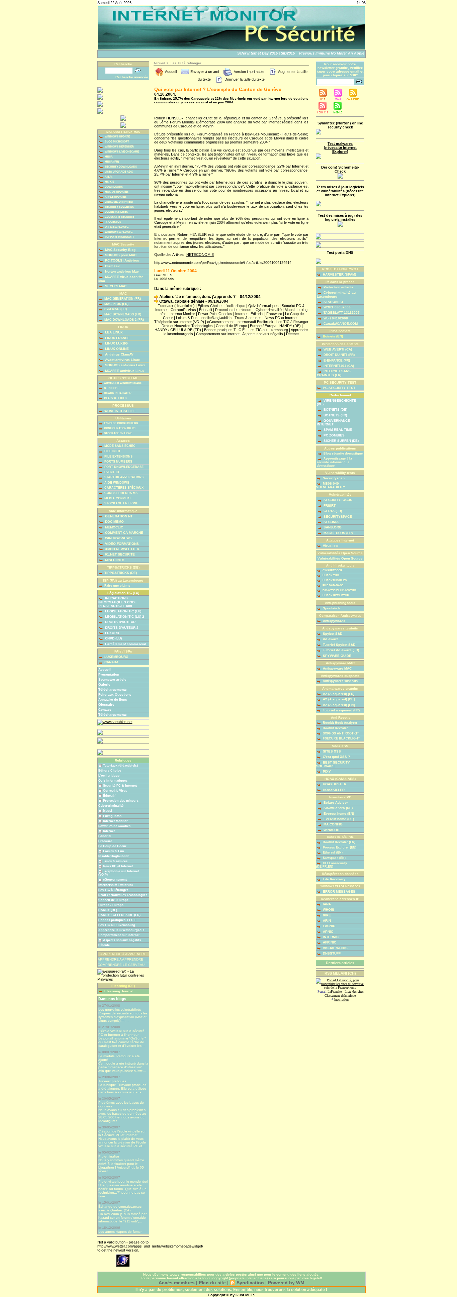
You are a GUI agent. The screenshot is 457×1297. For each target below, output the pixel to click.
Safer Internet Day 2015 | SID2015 (259, 53)
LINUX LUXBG (116, 343)
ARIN (326, 920)
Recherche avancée (131, 77)
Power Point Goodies (114, 826)
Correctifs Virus (115, 790)
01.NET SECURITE (119, 554)
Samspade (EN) (334, 858)
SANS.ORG (332, 527)
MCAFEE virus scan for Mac (120, 278)
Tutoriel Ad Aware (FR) (340, 650)
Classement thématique (340, 995)
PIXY (326, 771)
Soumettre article (112, 679)
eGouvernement (115, 879)
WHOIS (328, 909)
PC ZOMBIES (334, 435)
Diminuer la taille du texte (244, 79)
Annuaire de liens (112, 699)
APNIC (327, 931)
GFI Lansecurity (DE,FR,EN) (331, 865)
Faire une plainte (116, 585)
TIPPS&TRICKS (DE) (120, 573)
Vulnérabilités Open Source (340, 558)
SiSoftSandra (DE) (338, 808)
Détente (104, 945)
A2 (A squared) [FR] (338, 694)
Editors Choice (109, 770)
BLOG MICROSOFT (116, 141)
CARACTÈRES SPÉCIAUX (123, 487)
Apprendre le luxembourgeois (121, 930)
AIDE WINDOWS (116, 482)
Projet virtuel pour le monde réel (123, 1181)
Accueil (104, 669)
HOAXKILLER (333, 790)
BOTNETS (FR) (335, 415)
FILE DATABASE (332, 585)
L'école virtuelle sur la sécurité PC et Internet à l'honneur (121, 1032)
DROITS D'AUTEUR (119, 622)
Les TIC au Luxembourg (116, 925)
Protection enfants (338, 287)
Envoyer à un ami (204, 72)
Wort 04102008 (335, 318)
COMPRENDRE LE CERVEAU (121, 965)
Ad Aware (330, 639)
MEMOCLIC (113, 527)
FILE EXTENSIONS (117, 456)
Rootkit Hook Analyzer (339, 722)
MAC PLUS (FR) (115, 304)
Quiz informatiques (112, 780)
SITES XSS (331, 751)
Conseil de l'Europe (113, 900)
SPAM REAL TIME (337, 429)
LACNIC (328, 926)
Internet (109, 831)
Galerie (104, 684)
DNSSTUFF (331, 953)
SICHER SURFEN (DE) (341, 440)
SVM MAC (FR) (115, 309)
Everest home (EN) (338, 813)
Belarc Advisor (335, 802)
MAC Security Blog (119, 250)
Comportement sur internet (119, 935)
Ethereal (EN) (332, 852)
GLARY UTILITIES (114, 398)
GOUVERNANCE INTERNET (333, 422)
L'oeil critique (108, 775)
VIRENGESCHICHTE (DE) (336, 402)
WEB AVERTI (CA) (337, 349)
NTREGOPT (111, 388)
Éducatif (109, 795)
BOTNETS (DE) (335, 409)
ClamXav (112, 266)
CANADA (110, 662)
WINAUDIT (331, 830)
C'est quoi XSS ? (336, 757)
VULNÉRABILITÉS (116, 211)
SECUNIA (331, 522)
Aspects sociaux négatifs (122, 940)
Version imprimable (248, 72)
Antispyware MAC (337, 668)
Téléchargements (112, 689)
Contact (104, 709)
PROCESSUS (112, 221)
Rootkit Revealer (335, 728)
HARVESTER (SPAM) (339, 274)
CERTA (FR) (332, 511)
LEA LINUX (113, 332)
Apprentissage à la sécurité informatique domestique (334, 462)
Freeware (105, 841)
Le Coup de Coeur (112, 846)
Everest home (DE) (338, 819)
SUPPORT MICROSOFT (119, 236)
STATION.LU (333, 302)
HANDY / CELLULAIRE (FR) (119, 915)
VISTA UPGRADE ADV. (118, 171)
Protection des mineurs (121, 800)
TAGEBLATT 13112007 (341, 312)
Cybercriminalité (110, 805)
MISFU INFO (114, 560)
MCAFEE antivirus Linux (124, 371)
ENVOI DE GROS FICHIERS (120, 423)
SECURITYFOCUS (337, 500)
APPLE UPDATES (115, 196)
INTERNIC (330, 937)
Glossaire (106, 704)
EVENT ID (111, 472)
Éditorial (104, 836)
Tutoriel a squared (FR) (341, 710)
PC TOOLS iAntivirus (121, 260)
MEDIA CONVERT (117, 498)
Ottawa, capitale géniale (181, 301)
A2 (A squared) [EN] (338, 705)
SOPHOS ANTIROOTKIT (340, 733)
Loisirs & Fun (113, 851)
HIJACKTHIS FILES (334, 580)
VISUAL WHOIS (335, 948)
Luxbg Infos (112, 816)
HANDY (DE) (107, 910)
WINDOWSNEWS (118, 538)
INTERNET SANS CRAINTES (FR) (334, 373)
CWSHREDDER (332, 570)
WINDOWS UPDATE (117, 136)
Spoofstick (331, 608)
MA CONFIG (333, 824)
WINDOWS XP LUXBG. (118, 231)
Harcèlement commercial (125, 644)
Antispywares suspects (340, 681)
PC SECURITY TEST (338, 388)
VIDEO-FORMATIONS (121, 543)
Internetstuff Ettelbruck (115, 885)
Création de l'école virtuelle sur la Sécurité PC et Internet (122, 1133)
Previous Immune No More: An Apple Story (330, 53)
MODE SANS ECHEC (119, 445)
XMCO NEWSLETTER (121, 549)
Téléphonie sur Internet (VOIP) (179, 322)
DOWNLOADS (113, 186)
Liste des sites (354, 991)
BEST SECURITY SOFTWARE (333, 764)
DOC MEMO (114, 521)
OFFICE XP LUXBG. (116, 226)
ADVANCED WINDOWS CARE (122, 383)
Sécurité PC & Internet (120, 785)
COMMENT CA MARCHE (123, 532)
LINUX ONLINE (116, 349)
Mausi (107, 810)
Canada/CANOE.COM (340, 323)
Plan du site (212, 1282)
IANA (326, 904)
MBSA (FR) (111, 161)
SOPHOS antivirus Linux (124, 365)
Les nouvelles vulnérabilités (119, 1009)
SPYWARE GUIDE (336, 656)
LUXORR (111, 633)
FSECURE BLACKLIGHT (341, 738)
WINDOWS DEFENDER (119, 146)
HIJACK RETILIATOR (335, 595)
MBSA (108, 156)
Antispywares (333, 621)
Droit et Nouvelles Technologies (122, 895)
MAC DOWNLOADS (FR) (122, 314)
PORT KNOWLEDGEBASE (123, 467)
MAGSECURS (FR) (338, 533)
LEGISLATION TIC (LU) (122, 611)
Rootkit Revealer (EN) (338, 842)
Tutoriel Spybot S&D (338, 644)
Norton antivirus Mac (121, 271)
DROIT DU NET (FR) (339, 355)
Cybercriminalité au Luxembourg (336, 294)
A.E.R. (108, 176)
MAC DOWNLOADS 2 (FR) (123, 319)
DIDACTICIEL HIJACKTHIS (339, 590)
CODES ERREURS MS (120, 493)
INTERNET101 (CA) (338, 366)
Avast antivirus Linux (122, 360)
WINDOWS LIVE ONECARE (121, 151)
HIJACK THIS (330, 575)
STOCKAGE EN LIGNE (117, 433)
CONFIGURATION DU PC (119, 428)
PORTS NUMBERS (117, 461)
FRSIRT (329, 505)
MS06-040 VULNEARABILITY (330, 485)
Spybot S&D (332, 633)
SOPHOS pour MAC (120, 255)
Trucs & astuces (115, 861)
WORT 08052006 (337, 307)
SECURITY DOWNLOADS (120, 166)
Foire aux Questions (114, 694)
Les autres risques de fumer (120, 1231)
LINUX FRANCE (117, 338)
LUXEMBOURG (115, 657)
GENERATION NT (118, 516)
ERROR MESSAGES (338, 891)
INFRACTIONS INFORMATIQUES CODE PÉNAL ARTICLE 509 (117, 601)
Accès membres (177, 1282)
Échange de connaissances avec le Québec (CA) (120, 1208)
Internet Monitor (115, 821)
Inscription (341, 999)
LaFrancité (335, 991)
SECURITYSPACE (337, 516)
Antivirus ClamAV (118, 354)
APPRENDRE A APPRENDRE (120, 959)
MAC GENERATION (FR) (122, 298)
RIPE (326, 915)
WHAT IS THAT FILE (119, 411)
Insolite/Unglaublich (113, 856)
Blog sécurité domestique (343, 453)
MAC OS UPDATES (116, 191)
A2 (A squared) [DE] (338, 699)
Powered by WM (286, 1282)
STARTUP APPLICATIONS (123, 477)
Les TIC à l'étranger (113, 890)
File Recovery (334, 879)
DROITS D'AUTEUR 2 (121, 627)
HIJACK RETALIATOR (117, 393)
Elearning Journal (118, 991)
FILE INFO (111, 451)
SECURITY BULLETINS (119, 206)
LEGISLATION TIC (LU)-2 (124, 616)
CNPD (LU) (113, 638)
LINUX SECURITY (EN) (118, 201)
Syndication (250, 1282)
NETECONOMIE (200, 255)
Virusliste (330, 545)
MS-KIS (109, 181)
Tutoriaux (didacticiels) (120, 765)
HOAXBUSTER (334, 784)
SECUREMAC (115, 286)
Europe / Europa (110, 905)
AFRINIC (329, 942)
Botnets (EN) (332, 336)
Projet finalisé (108, 1156)
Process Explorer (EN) (339, 847)
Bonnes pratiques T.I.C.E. (118, 920)
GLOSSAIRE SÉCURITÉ (119, 216)
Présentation (108, 674)
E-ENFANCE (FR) (336, 360)
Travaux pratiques (112, 1081)
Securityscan (333, 478)
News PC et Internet (118, 866)
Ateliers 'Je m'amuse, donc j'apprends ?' (197, 296)
